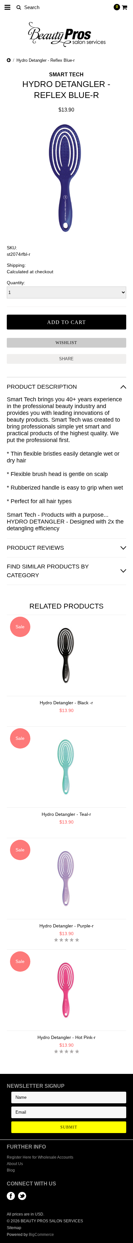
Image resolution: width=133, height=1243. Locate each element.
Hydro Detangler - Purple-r (66, 925)
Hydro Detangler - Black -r (66, 702)
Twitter (22, 1196)
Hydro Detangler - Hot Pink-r (66, 1037)
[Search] (19, 7)
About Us (15, 1164)
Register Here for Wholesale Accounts (40, 1157)
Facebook (11, 1196)
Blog (11, 1170)
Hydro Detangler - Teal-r (66, 814)
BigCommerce (41, 1234)
